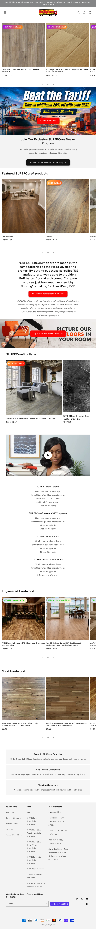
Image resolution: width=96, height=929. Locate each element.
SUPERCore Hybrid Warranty (35, 876)
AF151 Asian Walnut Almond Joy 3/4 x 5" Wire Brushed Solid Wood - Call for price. (20, 724)
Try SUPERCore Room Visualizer (48, 333)
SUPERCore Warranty (35, 869)
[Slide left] (42, 84)
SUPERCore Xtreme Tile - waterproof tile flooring (76, 419)
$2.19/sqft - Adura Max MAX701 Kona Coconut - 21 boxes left (22, 71)
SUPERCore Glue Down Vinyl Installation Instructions (34, 846)
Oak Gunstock (7, 236)
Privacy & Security (13, 818)
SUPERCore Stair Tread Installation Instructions (34, 833)
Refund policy (12, 823)
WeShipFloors (50, 925)
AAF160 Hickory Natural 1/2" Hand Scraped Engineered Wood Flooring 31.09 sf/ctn (63, 644)
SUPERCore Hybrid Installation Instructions (35, 860)
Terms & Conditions (14, 835)
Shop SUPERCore (48, 120)
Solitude (49, 236)
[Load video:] (48, 455)
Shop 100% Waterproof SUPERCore (48, 294)
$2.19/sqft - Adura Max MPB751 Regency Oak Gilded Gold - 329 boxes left (67, 71)
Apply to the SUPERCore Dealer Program (48, 162)
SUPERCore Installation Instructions (32, 821)
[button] (5, 12)
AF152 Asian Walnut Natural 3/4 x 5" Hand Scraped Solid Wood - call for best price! (66, 724)
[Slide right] (53, 84)
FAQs (29, 812)
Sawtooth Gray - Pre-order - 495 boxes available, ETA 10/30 (30, 418)
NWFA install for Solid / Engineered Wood (36, 885)
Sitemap (9, 829)
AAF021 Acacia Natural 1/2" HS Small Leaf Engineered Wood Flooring (23, 644)
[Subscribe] (45, 904)
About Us (10, 812)
